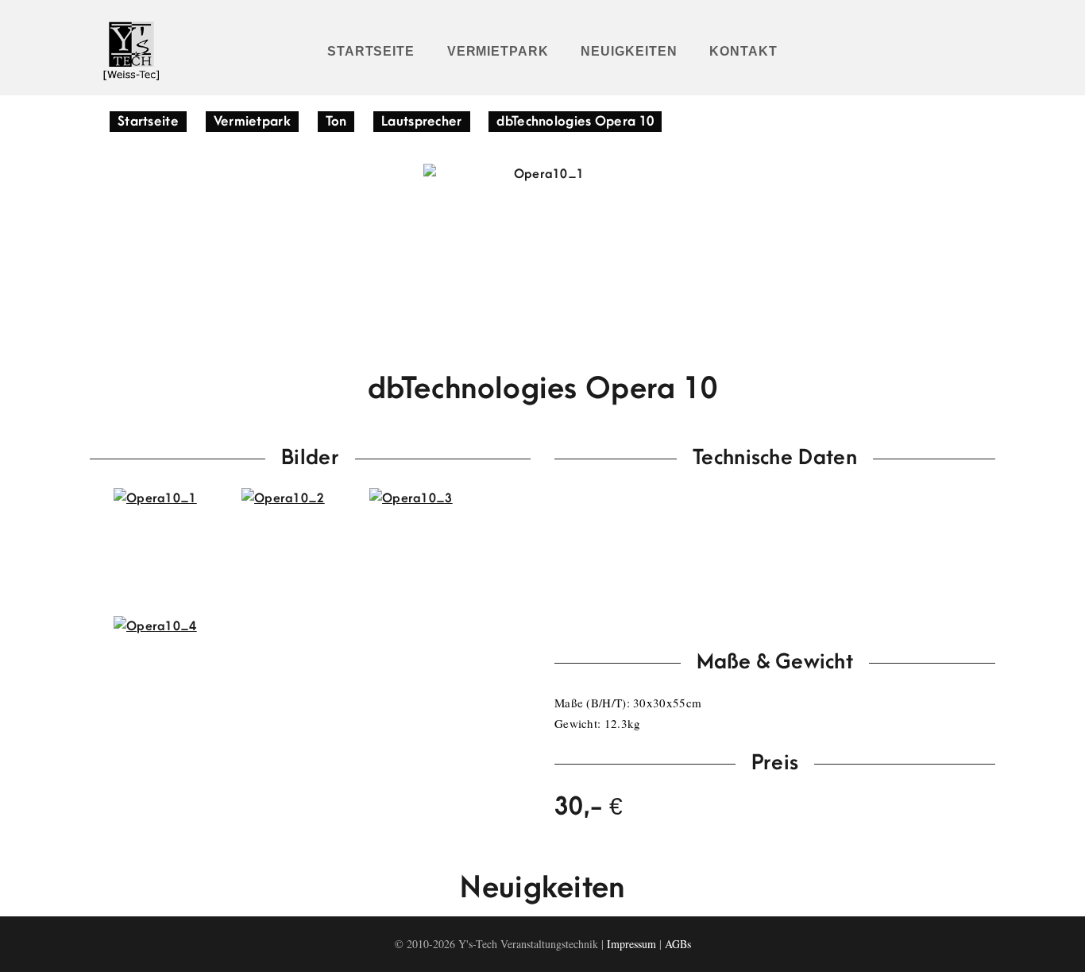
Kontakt (743, 51)
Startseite (371, 51)
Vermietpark (498, 51)
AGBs (678, 943)
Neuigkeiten (629, 51)
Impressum (631, 943)
